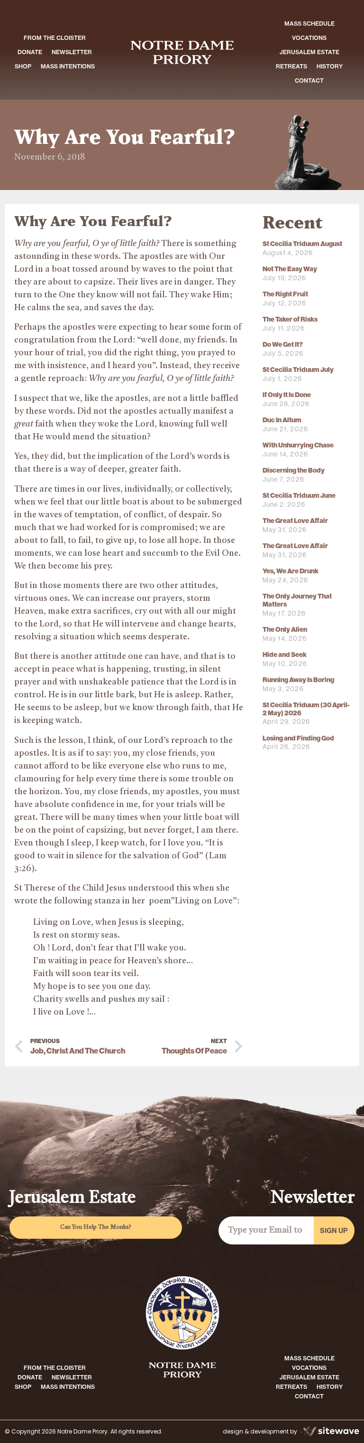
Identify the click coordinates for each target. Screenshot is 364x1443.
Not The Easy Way (290, 269)
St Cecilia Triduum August (302, 244)
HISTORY (330, 66)
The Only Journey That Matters (297, 600)
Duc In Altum (282, 420)
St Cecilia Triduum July (298, 370)
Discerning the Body (294, 470)
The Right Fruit (285, 294)
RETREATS (291, 66)
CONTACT (309, 80)
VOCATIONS (309, 37)
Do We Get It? (283, 345)
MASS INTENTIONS (68, 66)
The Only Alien (285, 630)
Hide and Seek (285, 655)
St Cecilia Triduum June (299, 496)
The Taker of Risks (290, 319)
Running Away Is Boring (298, 680)
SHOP (23, 66)
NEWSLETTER (72, 52)
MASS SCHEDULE (309, 23)
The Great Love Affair (295, 521)
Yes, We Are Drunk (290, 571)
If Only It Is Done (287, 395)
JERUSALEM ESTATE (309, 52)
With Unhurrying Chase (298, 445)
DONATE (30, 52)
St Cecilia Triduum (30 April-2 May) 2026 (306, 709)
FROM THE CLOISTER (55, 37)
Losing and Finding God (298, 738)
